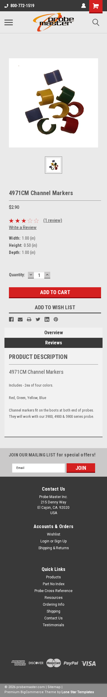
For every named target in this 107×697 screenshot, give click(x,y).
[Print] (29, 319)
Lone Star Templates (78, 692)
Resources (54, 598)
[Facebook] (11, 319)
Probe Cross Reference (53, 591)
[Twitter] (38, 319)
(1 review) (52, 220)
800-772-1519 (22, 5)
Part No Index (53, 584)
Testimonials (53, 625)
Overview (53, 332)
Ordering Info (53, 604)
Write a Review (23, 227)
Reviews (53, 343)
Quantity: (17, 274)
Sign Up (60, 541)
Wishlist (53, 534)
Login (44, 541)
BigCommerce (32, 692)
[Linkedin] (47, 319)
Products (53, 577)
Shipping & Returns (53, 548)
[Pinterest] (56, 319)
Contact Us (53, 618)
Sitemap (54, 687)
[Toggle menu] (8, 22)
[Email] (20, 319)
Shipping (53, 611)
